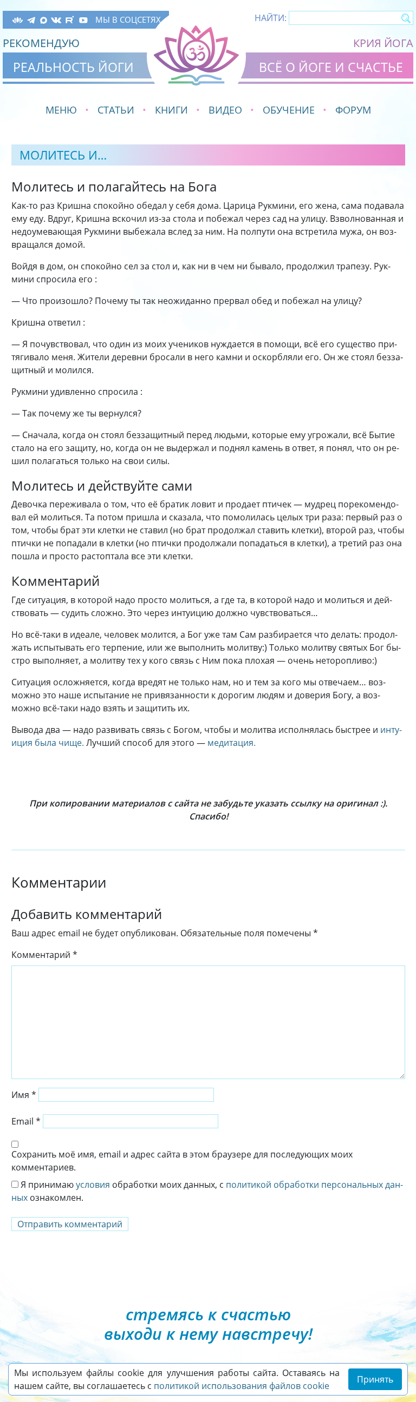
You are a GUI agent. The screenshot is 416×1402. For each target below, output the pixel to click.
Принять (375, 1379)
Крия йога (383, 43)
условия (93, 1185)
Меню (61, 109)
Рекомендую (41, 43)
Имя (23, 1095)
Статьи (116, 109)
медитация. (231, 743)
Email (26, 1121)
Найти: (271, 18)
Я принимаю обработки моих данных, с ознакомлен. (207, 1191)
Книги (171, 109)
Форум (353, 109)
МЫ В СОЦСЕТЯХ (128, 19)
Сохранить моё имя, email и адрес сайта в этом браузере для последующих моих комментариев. (182, 1160)
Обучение (289, 109)
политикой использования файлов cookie (241, 1386)
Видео (225, 109)
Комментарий (44, 955)
